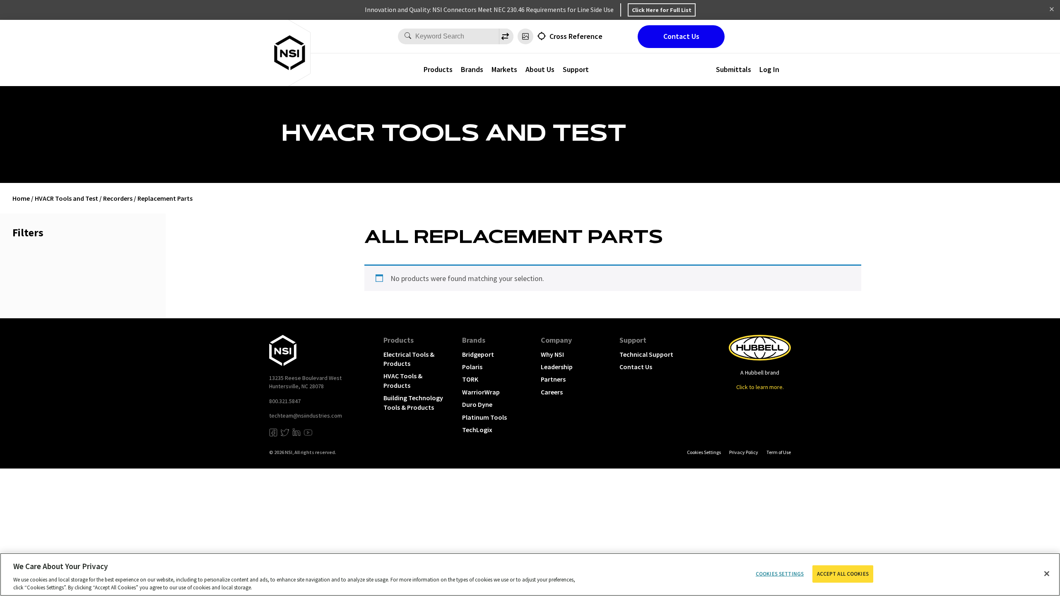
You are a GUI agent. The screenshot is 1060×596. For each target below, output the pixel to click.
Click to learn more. (760, 387)
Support (632, 340)
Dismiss (1052, 10)
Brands (472, 69)
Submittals (733, 69)
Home (21, 198)
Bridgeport (478, 354)
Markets (504, 69)
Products (438, 69)
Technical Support (646, 354)
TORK (470, 379)
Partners (553, 379)
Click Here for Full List (661, 10)
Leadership (557, 367)
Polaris (472, 367)
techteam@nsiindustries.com (305, 415)
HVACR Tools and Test (66, 198)
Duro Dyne (477, 404)
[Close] (1047, 574)
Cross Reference (575, 36)
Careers (552, 392)
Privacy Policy (743, 452)
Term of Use (778, 452)
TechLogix (477, 429)
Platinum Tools (484, 417)
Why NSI (552, 354)
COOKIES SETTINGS (704, 452)
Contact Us (681, 36)
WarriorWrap (481, 392)
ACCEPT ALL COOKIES (843, 573)
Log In (769, 69)
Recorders (117, 198)
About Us (539, 69)
